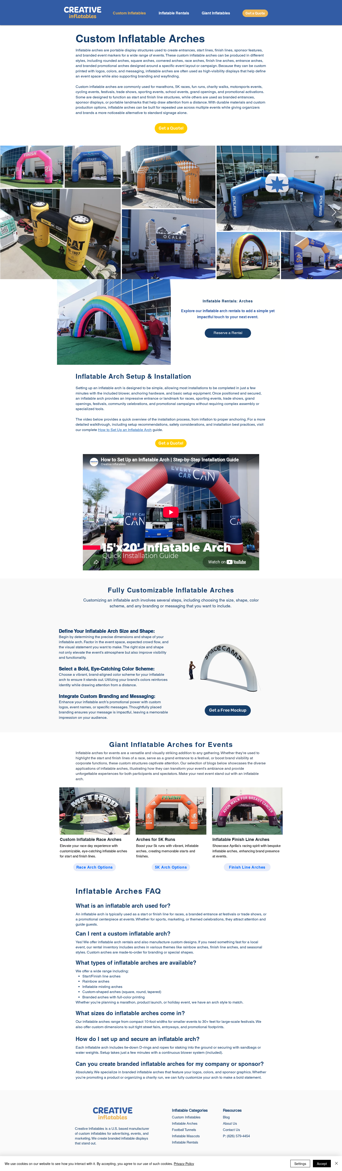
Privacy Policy (184, 1163)
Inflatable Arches (185, 1123)
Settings (300, 1163)
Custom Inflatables (186, 1117)
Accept (322, 1163)
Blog (226, 1117)
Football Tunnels (184, 1130)
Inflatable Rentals (185, 1142)
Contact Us (231, 1130)
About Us (230, 1123)
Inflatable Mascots (186, 1136)
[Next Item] (334, 212)
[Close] (336, 1163)
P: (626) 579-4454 (236, 1136)
